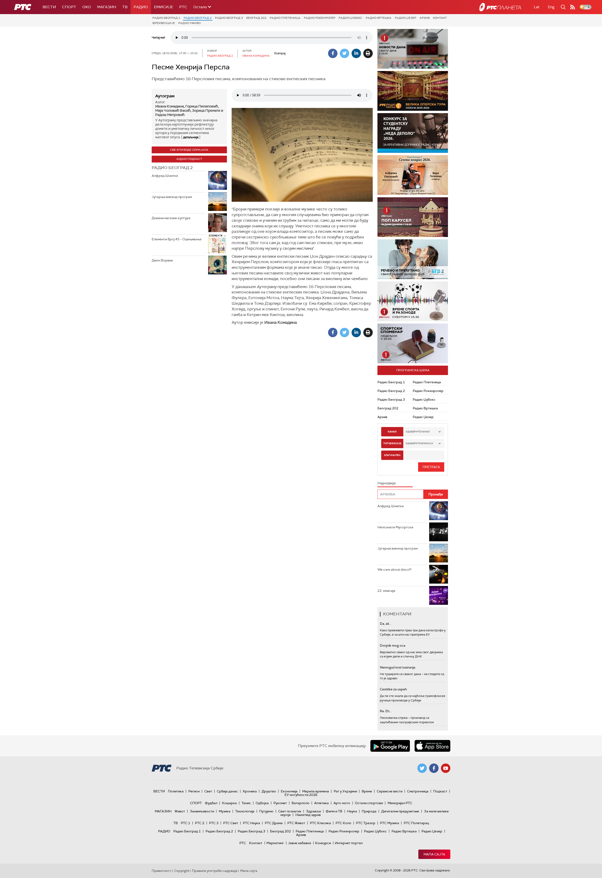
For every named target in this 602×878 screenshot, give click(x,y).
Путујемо (266, 811)
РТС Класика (320, 823)
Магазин (106, 6)
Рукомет (280, 803)
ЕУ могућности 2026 (301, 795)
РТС (183, 6)
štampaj (279, 53)
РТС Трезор (365, 823)
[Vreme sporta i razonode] (412, 301)
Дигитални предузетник (400, 811)
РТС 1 (185, 823)
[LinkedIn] (356, 53)
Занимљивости (202, 811)
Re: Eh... (386, 711)
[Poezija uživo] (414, 175)
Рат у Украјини (345, 791)
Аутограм (164, 96)
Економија (289, 791)
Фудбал (211, 803)
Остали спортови (369, 803)
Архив (425, 18)
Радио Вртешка (379, 18)
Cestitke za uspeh (393, 689)
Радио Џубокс (350, 18)
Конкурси (323, 843)
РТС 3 (213, 823)
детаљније (190, 137)
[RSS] (572, 7)
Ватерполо (300, 803)
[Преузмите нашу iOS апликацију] (432, 746)
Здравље (313, 811)
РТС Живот (296, 823)
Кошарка (229, 803)
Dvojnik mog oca (392, 645)
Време (367, 791)
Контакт (440, 18)
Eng (551, 6)
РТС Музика (389, 823)
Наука (352, 811)
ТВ (124, 6)
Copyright (181, 871)
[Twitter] (344, 53)
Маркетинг (275, 843)
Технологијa (244, 811)
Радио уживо (189, 23)
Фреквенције (163, 23)
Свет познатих (289, 811)
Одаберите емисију (419, 443)
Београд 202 (256, 18)
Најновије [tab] (386, 483)
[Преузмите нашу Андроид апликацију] (390, 746)
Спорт (69, 6)
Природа (369, 811)
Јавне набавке (299, 843)
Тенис (246, 803)
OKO (86, 6)
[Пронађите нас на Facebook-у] (434, 768)
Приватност (161, 871)
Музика (224, 811)
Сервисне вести (389, 791)
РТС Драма (274, 823)
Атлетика (321, 803)
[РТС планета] (500, 7)
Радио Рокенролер (319, 18)
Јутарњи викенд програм (172, 197)
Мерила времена (315, 791)
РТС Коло (343, 823)
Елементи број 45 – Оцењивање (177, 239)
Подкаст (440, 791)
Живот (179, 811)
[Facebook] (332, 53)
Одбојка (262, 803)
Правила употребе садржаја (214, 871)
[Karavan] (416, 217)
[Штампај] (368, 53)
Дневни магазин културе (171, 218)
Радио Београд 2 (198, 18)
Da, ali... (385, 623)
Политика (176, 791)
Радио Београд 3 (229, 18)
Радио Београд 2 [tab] (172, 167)
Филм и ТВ (334, 811)
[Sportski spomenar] (412, 343)
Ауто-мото (341, 803)
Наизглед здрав (308, 815)
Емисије (163, 6)
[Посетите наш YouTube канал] (445, 768)
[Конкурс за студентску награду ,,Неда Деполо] (412, 133)
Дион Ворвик (162, 260)
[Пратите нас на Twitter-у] (422, 768)
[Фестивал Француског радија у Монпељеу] (413, 91)
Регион (194, 791)
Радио (141, 6)
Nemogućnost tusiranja (397, 667)
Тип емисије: (392, 443)
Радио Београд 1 (166, 18)
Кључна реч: (392, 455)
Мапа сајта (434, 854)
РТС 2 (199, 823)
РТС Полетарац (416, 823)
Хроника (250, 791)
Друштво (268, 791)
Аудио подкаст (189, 159)
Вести (49, 6)
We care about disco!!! (394, 569)
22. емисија (386, 591)
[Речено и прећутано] (412, 259)
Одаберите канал (418, 431)
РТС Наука (251, 823)
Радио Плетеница (285, 18)
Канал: (392, 431)
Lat (536, 6)
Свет (208, 791)
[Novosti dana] (412, 49)
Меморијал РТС (400, 803)
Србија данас (227, 791)
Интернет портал (349, 843)
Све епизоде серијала (189, 150)
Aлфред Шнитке (165, 176)
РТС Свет (230, 823)
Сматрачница (417, 791)
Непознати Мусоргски (395, 527)
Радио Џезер (405, 18)
